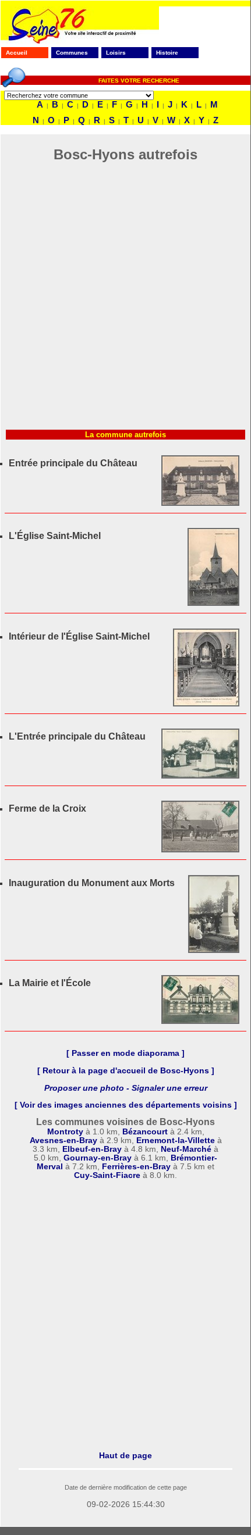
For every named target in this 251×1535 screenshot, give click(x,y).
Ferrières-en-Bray (137, 1166)
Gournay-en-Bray (97, 1158)
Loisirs (116, 52)
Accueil (16, 52)
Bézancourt (145, 1131)
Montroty (65, 1131)
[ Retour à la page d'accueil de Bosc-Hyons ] (125, 1070)
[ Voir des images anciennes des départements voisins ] (126, 1105)
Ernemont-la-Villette (175, 1140)
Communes (72, 52)
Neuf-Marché (186, 1149)
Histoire (167, 52)
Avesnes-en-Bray (63, 1140)
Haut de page (125, 1455)
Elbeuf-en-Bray (92, 1149)
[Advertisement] (125, 299)
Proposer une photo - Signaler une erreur (125, 1088)
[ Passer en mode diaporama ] (125, 1053)
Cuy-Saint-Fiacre (107, 1175)
